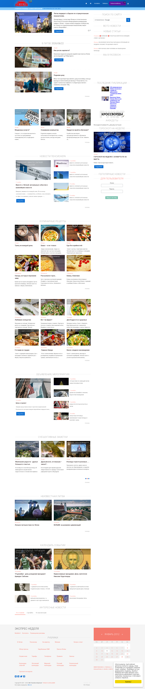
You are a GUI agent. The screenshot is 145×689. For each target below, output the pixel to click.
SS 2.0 (30, 685)
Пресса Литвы (61, 649)
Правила (59, 656)
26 (112, 657)
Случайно (30, 613)
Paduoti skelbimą (115, 3)
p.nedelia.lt (108, 667)
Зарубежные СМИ (44, 649)
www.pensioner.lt (99, 667)
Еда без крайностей (74, 245)
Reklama (105, 3)
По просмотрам (41, 613)
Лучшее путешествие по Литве (27, 525)
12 (112, 651)
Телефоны (47, 656)
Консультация (22, 49)
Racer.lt (106, 669)
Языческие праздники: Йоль (78, 598)
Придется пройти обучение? (78, 130)
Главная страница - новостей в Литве (28, 8)
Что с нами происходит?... (25, 462)
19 (112, 654)
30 (96, 660)
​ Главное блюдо (47, 350)
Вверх (111, 669)
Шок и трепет (21, 403)
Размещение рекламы (37, 633)
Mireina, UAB (87, 683)
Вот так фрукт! (46, 320)
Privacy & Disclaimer (49, 683)
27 (117, 657)
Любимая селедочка (23, 320)
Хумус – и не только (48, 245)
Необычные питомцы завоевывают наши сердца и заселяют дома (78, 418)
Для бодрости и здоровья (77, 320)
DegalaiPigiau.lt (98, 669)
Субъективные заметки (31, 442)
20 (117, 654)
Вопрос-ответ (78, 642)
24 (102, 657)
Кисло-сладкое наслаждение (78, 350)
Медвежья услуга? (22, 130)
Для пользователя (112, 178)
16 (96, 654)
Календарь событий (24, 551)
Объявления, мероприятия (28, 380)
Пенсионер (22, 162)
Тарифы (34, 656)
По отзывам (20, 613)
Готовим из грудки (22, 350)
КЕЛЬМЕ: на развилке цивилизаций (67, 525)
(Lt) (125, 2)
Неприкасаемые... (48, 462)
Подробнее (58, 31)
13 (117, 651)
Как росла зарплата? (62, 50)
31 (102, 660)
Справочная (23, 656)
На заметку (46, 642)
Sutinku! (128, 681)
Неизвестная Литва (24, 502)
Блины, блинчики (73, 276)
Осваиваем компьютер (50, 130)
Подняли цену (59, 75)
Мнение (57, 642)
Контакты (25, 633)
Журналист (34, 49)
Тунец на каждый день (24, 245)
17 (102, 654)
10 (102, 651)
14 (122, 651)
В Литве (19, 642)
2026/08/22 (58, 43)
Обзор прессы (23, 649)
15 (127, 651)
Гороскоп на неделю (104, 134)
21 (122, 654)
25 (107, 657)
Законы (71, 656)
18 (107, 654)
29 (127, 657)
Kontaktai (97, 3)
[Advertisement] (53, 102)
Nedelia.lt (18, 633)
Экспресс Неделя (20, 226)
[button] (18, 452)
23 (96, 657)
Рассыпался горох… (48, 276)
